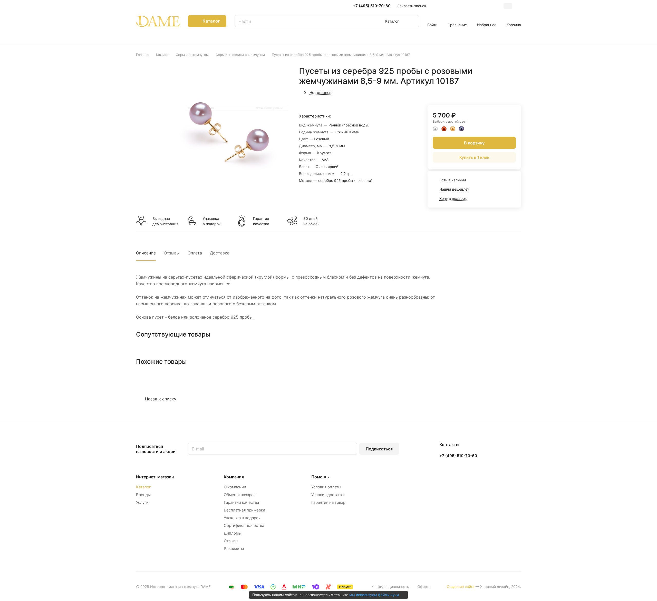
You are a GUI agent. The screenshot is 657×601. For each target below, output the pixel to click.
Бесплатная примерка (244, 510)
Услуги (142, 502)
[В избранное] (492, 91)
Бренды (143, 494)
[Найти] (412, 21)
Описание (146, 252)
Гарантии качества (241, 502)
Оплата (195, 252)
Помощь (320, 476)
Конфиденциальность (390, 586)
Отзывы (172, 252)
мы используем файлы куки (374, 595)
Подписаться (379, 448)
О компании (235, 487)
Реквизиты (234, 548)
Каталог (143, 487)
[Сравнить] (504, 91)
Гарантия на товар (328, 502)
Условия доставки (328, 494)
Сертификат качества (244, 525)
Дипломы (232, 533)
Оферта (424, 586)
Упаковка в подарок (212, 221)
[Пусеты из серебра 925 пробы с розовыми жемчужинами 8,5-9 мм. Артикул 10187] (230, 132)
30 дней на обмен (311, 221)
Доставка (219, 252)
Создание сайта (461, 586)
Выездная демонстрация (165, 221)
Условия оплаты (326, 487)
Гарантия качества (261, 221)
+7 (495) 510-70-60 (372, 6)
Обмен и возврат (239, 494)
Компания (234, 476)
